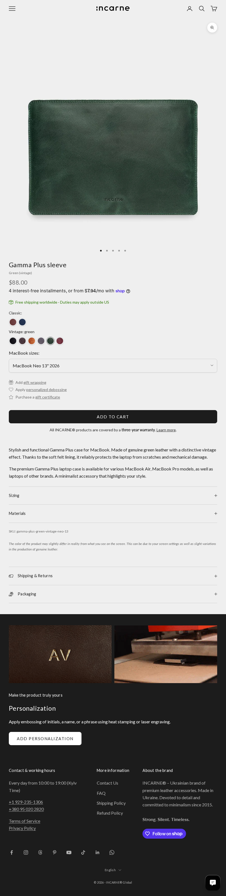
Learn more (166, 429)
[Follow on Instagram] (26, 852)
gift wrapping (34, 382)
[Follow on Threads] (40, 852)
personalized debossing (46, 389)
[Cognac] (32, 341)
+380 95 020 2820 (26, 809)
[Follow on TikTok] (83, 852)
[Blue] (22, 322)
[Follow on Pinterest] (54, 852)
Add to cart (113, 416)
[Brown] (13, 322)
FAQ (101, 793)
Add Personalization (45, 738)
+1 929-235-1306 (26, 801)
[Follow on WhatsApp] (112, 852)
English (110, 870)
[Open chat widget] (212, 882)
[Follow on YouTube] (69, 852)
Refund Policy (110, 812)
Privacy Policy (22, 828)
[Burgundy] (60, 341)
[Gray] (41, 341)
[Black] (13, 341)
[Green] (50, 341)
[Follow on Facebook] (11, 852)
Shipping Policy (111, 803)
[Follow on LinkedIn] (97, 852)
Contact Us (107, 782)
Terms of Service (24, 820)
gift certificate (47, 397)
